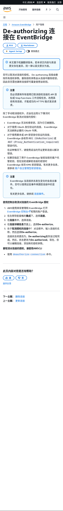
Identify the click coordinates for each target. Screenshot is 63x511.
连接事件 (39, 193)
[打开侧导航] (4, 17)
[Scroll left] (16, 9)
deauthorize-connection (29, 254)
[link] (40, 24)
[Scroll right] (50, 9)
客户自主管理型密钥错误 (28, 168)
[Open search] (57, 9)
